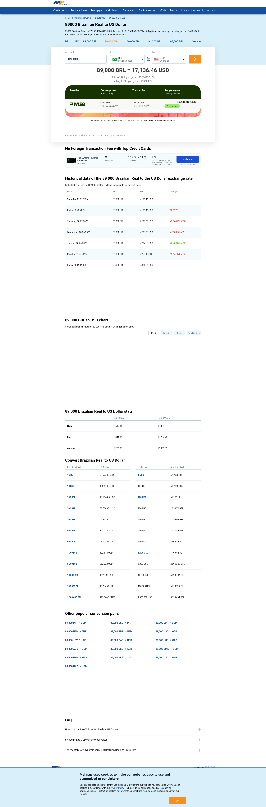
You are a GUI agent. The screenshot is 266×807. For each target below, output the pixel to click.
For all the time (193, 333)
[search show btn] (202, 10)
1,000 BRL (72, 552)
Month (154, 333)
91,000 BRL (155, 41)
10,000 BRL (73, 575)
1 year (179, 333)
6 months (167, 333)
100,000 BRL (73, 586)
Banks (173, 10)
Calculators (112, 10)
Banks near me (147, 10)
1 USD (141, 475)
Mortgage (96, 10)
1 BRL (70, 475)
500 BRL (71, 541)
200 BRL (71, 508)
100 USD (142, 497)
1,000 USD (143, 552)
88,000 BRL (90, 41)
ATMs (162, 10)
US (207, 10)
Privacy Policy (117, 788)
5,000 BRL (72, 564)
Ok (177, 800)
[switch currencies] (195, 59)
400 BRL (71, 530)
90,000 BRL (133, 41)
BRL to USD (72, 41)
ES (213, 10)
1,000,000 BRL (74, 597)
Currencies (129, 10)
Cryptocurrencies (190, 10)
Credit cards (60, 10)
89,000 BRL (111, 41)
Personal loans (79, 10)
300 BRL (71, 519)
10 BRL (70, 486)
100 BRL (71, 497)
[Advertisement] (133, 294)
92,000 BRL (177, 41)
